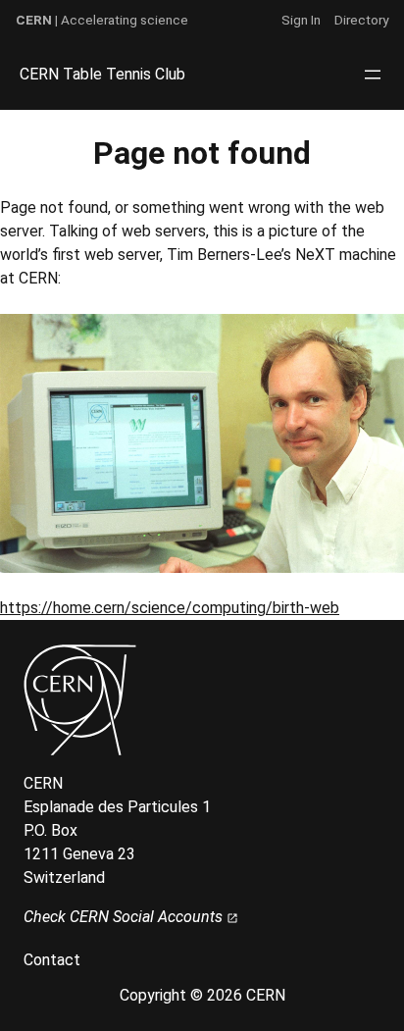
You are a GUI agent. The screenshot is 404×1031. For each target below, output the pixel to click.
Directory (361, 19)
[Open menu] (372, 74)
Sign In (301, 19)
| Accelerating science (102, 19)
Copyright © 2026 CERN (202, 995)
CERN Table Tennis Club (102, 74)
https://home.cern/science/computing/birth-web (169, 607)
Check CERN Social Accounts (125, 916)
